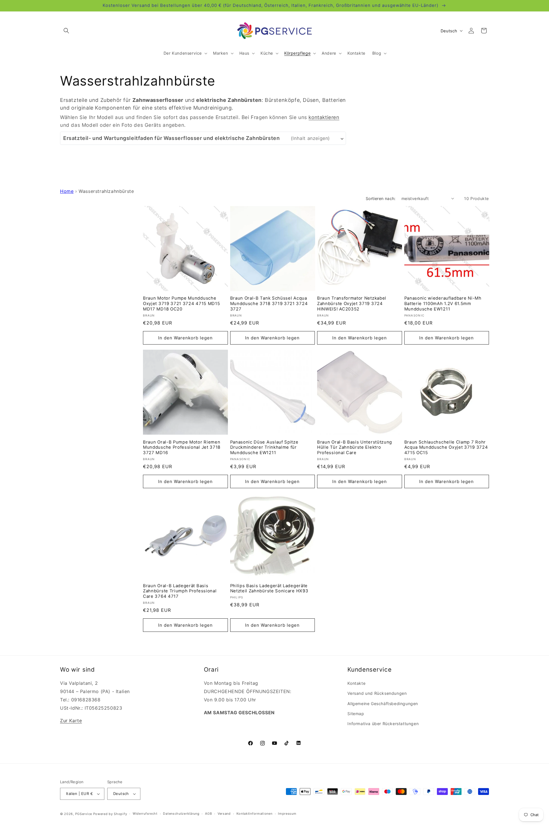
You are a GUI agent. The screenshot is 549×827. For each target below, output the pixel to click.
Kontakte (356, 683)
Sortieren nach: (381, 198)
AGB (208, 814)
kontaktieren (324, 117)
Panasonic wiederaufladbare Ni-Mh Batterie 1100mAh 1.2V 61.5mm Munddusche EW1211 (443, 304)
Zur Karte (71, 720)
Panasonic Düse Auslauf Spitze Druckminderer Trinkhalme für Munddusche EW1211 (264, 448)
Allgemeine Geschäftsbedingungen (382, 703)
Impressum (287, 814)
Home (66, 191)
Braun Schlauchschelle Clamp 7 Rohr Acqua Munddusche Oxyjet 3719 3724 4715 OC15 (446, 448)
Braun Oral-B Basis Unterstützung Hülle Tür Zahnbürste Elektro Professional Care (354, 448)
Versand (224, 814)
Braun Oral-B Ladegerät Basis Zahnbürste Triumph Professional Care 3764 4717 (179, 591)
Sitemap (355, 713)
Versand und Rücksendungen (377, 693)
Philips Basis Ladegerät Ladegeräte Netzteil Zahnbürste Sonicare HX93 (269, 588)
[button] (66, 30)
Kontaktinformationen (254, 814)
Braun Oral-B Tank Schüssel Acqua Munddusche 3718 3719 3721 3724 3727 (269, 304)
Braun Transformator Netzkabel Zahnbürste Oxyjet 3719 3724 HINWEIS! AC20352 (351, 304)
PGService (83, 814)
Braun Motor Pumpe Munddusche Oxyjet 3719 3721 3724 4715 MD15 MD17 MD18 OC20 (181, 304)
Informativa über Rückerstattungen (383, 723)
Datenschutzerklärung (181, 814)
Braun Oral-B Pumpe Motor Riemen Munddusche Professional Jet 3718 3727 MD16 (181, 448)
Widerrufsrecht (145, 814)
